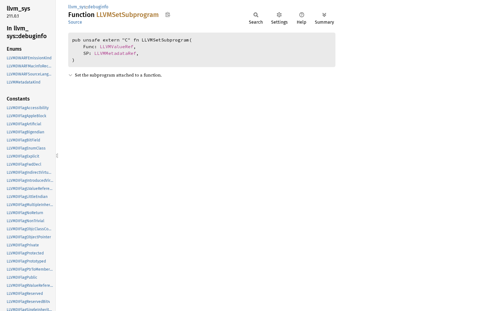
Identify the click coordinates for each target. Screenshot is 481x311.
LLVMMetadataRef (115, 53)
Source (75, 22)
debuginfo (98, 6)
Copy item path (167, 14)
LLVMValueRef (116, 46)
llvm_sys (76, 6)
